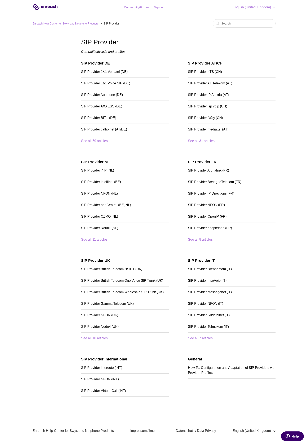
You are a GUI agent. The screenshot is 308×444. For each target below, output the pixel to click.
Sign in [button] (158, 7)
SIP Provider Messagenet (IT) (210, 292)
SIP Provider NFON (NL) (99, 193)
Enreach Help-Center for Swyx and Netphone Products (65, 23)
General (195, 359)
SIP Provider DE (95, 63)
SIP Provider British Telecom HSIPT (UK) (111, 269)
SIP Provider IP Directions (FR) (211, 193)
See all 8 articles (200, 239)
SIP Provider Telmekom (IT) (208, 326)
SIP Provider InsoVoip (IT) (207, 280)
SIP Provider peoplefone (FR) (210, 228)
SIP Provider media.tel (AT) (208, 129)
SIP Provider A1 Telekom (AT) (210, 83)
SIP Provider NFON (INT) (100, 379)
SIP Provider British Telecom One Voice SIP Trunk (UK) (122, 280)
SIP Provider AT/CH (205, 63)
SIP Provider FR (202, 162)
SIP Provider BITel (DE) (98, 118)
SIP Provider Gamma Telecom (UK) (107, 303)
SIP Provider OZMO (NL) (99, 216)
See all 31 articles (201, 141)
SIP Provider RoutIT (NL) (99, 228)
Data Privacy (206, 430)
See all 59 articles (94, 141)
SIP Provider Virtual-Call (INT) (103, 390)
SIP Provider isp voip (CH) (207, 106)
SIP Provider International (104, 359)
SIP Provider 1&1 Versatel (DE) (104, 72)
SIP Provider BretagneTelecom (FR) (214, 182)
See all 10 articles (94, 338)
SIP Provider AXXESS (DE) (101, 106)
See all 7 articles (200, 338)
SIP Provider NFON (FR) (206, 205)
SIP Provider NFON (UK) (99, 315)
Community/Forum (136, 7)
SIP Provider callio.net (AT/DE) (104, 129)
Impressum (138, 430)
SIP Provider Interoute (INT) (101, 367)
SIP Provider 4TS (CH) (205, 72)
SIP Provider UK (95, 260)
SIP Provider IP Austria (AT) (208, 95)
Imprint (154, 430)
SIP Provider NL (95, 162)
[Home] (45, 9)
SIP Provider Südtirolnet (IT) (209, 315)
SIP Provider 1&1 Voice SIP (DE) (105, 83)
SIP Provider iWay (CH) (205, 118)
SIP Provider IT (201, 260)
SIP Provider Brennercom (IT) (210, 269)
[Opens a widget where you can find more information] (292, 436)
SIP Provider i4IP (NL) (97, 170)
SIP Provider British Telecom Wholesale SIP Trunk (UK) (122, 292)
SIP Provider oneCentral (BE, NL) (106, 205)
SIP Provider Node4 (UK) (100, 326)
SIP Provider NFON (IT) (205, 303)
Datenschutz (185, 430)
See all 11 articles (94, 239)
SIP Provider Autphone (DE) (102, 95)
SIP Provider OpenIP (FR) (207, 216)
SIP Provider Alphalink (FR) (208, 170)
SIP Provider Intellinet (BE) (101, 182)
